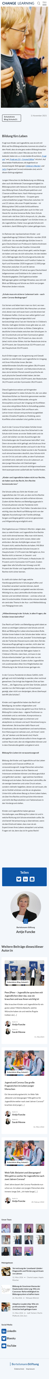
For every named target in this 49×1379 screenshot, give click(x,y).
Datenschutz (19, 1369)
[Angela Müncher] (17, 1239)
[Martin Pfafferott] (28, 1239)
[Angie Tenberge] (6, 1251)
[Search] (38, 3)
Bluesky (4, 1338)
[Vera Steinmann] (40, 1239)
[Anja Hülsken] (17, 1228)
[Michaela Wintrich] (28, 1251)
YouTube (4, 1345)
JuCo (4, 169)
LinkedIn (4, 1331)
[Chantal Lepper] (6, 1239)
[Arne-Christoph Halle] (6, 1228)
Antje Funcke (25, 932)
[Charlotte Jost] (28, 1228)
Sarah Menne (18, 1032)
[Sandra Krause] (40, 1228)
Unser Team (7, 1219)
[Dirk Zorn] (17, 1251)
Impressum (30, 1369)
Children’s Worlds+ (33, 166)
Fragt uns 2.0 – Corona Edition (22, 159)
